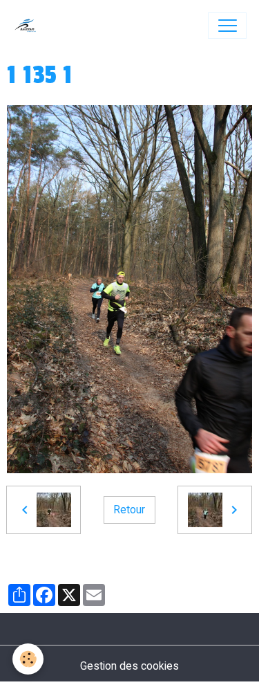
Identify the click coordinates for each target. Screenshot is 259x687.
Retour (129, 509)
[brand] (28, 25)
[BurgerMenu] (227, 25)
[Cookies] (28, 659)
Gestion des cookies (129, 665)
